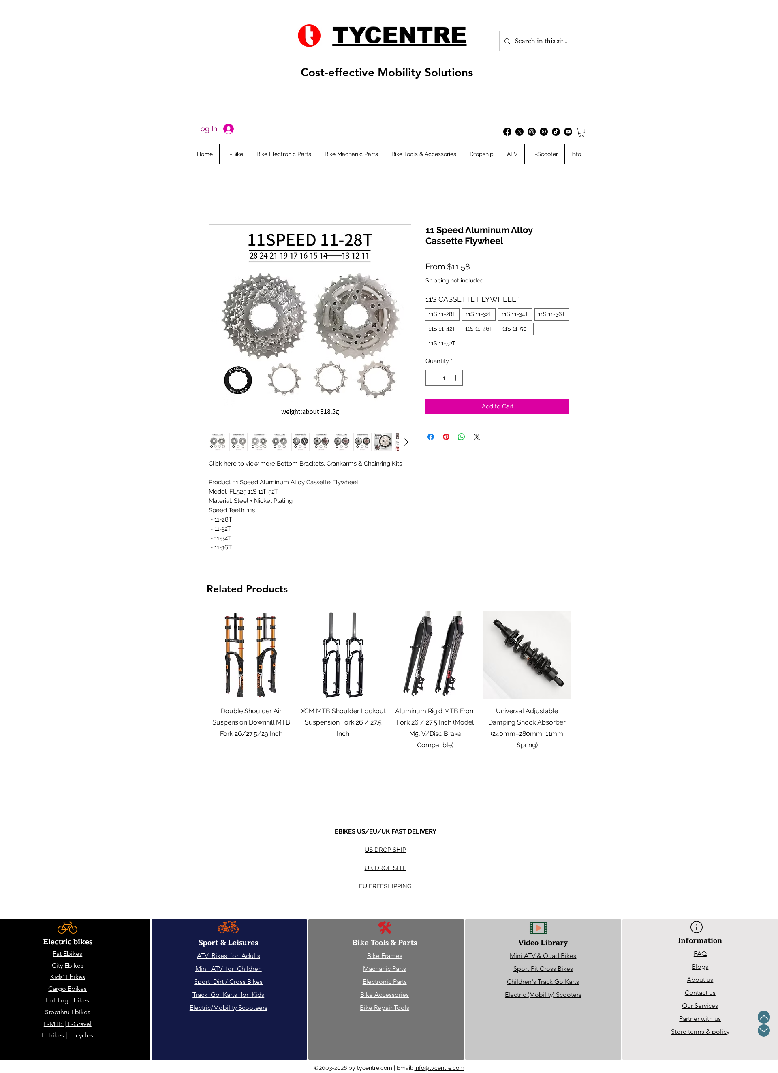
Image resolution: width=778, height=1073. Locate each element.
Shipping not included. (455, 280)
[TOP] (764, 1017)
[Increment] (456, 377)
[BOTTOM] (764, 1030)
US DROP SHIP (385, 849)
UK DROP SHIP (385, 868)
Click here (223, 463)
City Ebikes (67, 965)
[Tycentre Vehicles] (507, 132)
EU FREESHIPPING (385, 886)
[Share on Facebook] (431, 437)
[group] (389, 702)
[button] (581, 132)
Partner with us (700, 1018)
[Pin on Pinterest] (446, 437)
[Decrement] (432, 377)
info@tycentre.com (439, 1067)
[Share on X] (477, 437)
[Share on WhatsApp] (461, 437)
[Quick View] (251, 655)
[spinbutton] (444, 377)
